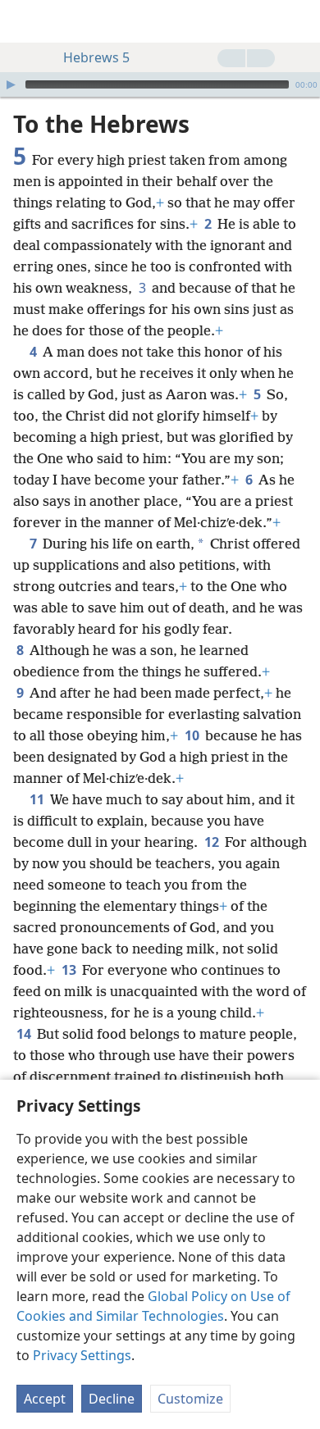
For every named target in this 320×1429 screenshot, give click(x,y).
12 (213, 842)
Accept (45, 1399)
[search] (299, 21)
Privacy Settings (82, 1355)
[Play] (10, 84)
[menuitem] (24, 21)
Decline (112, 1399)
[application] (160, 84)
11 (38, 799)
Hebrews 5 (96, 57)
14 (25, 1034)
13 (70, 970)
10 (193, 735)
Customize (190, 1399)
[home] (24, 21)
